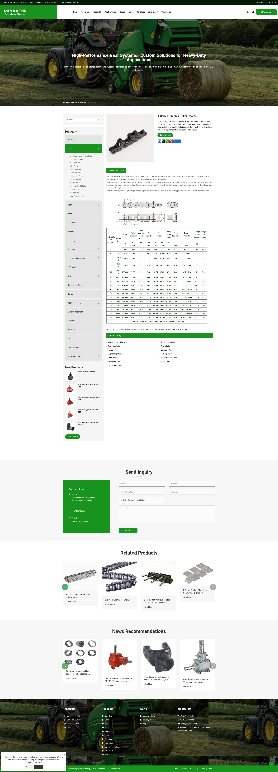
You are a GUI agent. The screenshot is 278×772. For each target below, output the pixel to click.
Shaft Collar (73, 338)
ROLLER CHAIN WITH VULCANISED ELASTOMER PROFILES (77, 586)
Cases (122, 12)
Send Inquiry (153, 12)
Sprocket (71, 139)
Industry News (148, 720)
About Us (85, 12)
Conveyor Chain (76, 163)
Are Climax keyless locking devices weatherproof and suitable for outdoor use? (155, 672)
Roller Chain (92, 102)
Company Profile (73, 716)
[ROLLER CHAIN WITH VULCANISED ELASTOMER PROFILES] (80, 570)
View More (72, 437)
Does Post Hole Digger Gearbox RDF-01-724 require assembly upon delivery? (196, 679)
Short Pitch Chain (76, 189)
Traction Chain (75, 169)
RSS (191, 769)
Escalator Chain (76, 173)
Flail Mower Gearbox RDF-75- (88, 372)
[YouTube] (269, 2)
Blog (144, 724)
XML (197, 769)
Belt (69, 276)
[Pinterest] (272, 2)
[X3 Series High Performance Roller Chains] (158, 575)
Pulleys (71, 231)
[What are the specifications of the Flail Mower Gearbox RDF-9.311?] (80, 656)
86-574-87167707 (78, 511)
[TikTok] (275, 2)
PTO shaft (72, 267)
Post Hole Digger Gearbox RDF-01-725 (89, 411)
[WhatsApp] (266, 2)
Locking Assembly (75, 312)
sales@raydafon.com (79, 521)
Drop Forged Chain (77, 196)
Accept (38, 767)
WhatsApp (267, 12)
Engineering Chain (76, 176)
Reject (28, 767)
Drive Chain (74, 166)
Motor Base (73, 321)
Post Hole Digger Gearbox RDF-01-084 (89, 385)
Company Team (73, 724)
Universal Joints (74, 356)
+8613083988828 (187, 720)
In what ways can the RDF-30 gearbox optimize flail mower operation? (117, 679)
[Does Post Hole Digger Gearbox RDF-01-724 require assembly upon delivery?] (197, 656)
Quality (69, 728)
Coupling (71, 240)
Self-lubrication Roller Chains (195, 600)
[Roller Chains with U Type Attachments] (119, 578)
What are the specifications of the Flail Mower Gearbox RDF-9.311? (80, 679)
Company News (149, 716)
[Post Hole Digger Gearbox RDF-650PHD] (70, 427)
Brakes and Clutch (75, 285)
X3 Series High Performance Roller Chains (156, 595)
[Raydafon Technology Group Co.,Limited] (15, 12)
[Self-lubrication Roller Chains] (197, 578)
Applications (110, 12)
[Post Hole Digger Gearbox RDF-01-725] (70, 414)
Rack (70, 214)
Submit (128, 530)
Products (97, 12)
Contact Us (166, 12)
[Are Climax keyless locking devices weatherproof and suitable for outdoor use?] (158, 653)
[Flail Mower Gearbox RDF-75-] (70, 376)
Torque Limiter (74, 347)
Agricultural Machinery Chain (81, 156)
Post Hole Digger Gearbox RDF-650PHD (88, 424)
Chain (83, 102)
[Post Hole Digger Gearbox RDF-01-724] (70, 401)
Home (76, 12)
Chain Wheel (74, 183)
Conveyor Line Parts (76, 258)
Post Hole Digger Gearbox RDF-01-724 (89, 398)
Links (176, 769)
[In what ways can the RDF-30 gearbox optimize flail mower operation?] (119, 656)
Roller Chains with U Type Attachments (116, 601)
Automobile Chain (76, 160)
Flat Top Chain (75, 179)
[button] (65, 587)
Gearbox (71, 222)
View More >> (71, 592)
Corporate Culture (73, 720)
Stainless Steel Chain (78, 186)
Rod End (71, 329)
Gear (70, 205)
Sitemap (184, 769)
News (130, 12)
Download (141, 12)
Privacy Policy (207, 769)
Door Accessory (74, 303)
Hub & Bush (73, 249)
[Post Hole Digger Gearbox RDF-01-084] (70, 389)
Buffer (70, 294)
